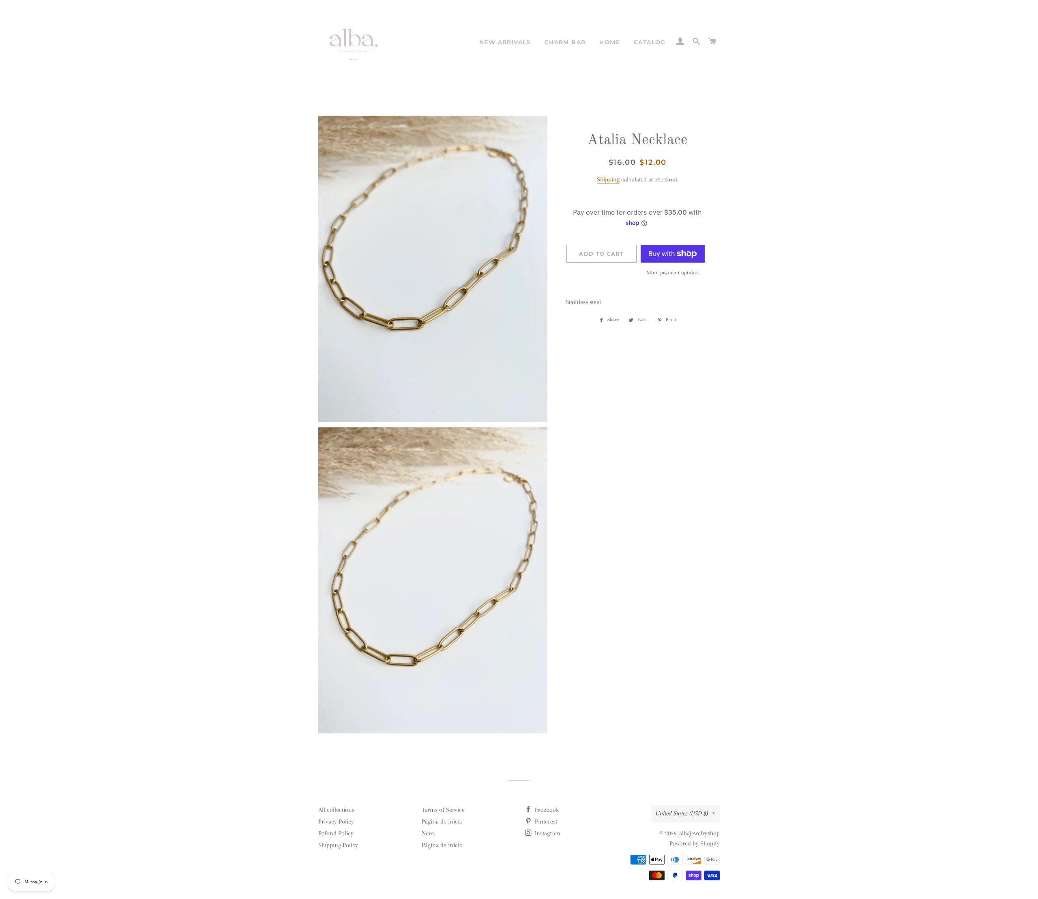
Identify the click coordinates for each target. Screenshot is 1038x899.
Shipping (608, 179)
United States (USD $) (682, 813)
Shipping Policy (338, 845)
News (428, 833)
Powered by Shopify (694, 843)
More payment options (673, 272)
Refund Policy (336, 833)
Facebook (546, 809)
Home (609, 42)
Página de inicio (442, 821)
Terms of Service (443, 809)
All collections (336, 809)
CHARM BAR (565, 42)
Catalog (650, 42)
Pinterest (545, 821)
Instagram (546, 833)
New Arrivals (505, 42)
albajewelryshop (699, 833)
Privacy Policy (336, 821)
